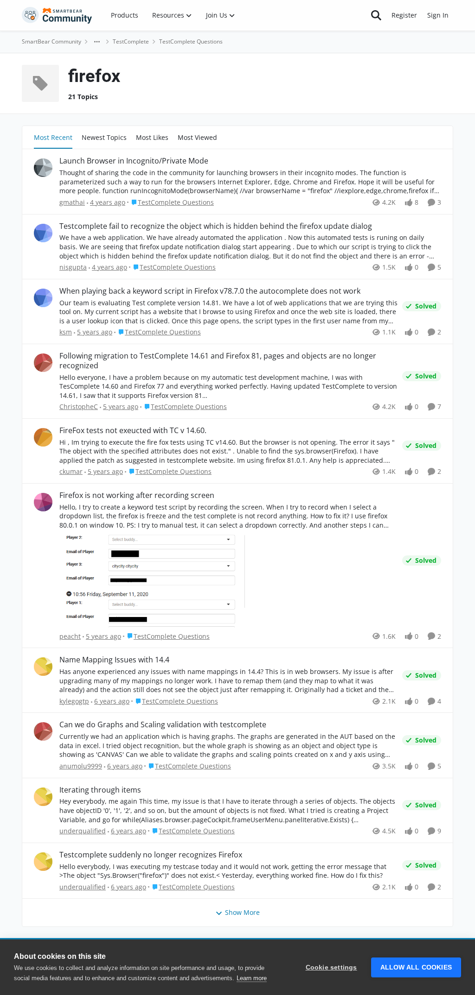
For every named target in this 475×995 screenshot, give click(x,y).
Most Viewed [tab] (197, 137)
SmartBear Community (51, 41)
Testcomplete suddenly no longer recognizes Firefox (150, 855)
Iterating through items (100, 790)
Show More (242, 912)
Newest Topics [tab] (104, 137)
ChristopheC (78, 406)
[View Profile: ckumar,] (43, 437)
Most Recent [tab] (53, 137)
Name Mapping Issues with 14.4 (114, 660)
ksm (65, 331)
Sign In (438, 15)
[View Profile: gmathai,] (43, 167)
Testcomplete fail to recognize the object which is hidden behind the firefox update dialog (215, 226)
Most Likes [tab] (152, 137)
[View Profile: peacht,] (43, 502)
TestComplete (131, 41)
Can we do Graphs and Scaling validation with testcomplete (162, 725)
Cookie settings (331, 967)
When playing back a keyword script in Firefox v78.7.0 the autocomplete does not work (209, 291)
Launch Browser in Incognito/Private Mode (133, 161)
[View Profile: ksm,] (43, 298)
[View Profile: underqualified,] (43, 796)
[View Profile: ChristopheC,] (43, 362)
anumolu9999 (80, 766)
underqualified (82, 830)
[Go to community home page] (57, 15)
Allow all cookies (416, 967)
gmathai (72, 202)
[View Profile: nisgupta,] (43, 233)
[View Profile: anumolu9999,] (43, 731)
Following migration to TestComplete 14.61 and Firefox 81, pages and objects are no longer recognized (217, 361)
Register (404, 15)
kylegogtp (74, 701)
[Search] (376, 15)
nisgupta (73, 267)
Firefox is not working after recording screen (136, 495)
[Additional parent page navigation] (97, 41)
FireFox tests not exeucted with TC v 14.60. (132, 430)
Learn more (252, 978)
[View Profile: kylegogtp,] (43, 666)
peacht (70, 636)
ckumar (71, 471)
